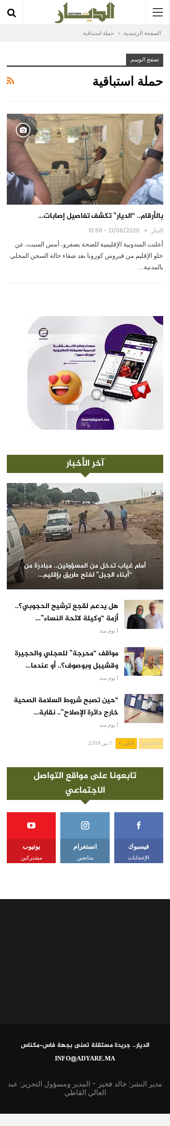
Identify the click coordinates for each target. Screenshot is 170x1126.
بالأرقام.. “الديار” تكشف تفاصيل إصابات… (100, 216)
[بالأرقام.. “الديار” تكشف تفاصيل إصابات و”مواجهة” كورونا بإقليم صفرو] (85, 159)
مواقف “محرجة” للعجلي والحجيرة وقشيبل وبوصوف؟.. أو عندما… (66, 660)
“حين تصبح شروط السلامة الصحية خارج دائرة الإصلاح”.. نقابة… (66, 706)
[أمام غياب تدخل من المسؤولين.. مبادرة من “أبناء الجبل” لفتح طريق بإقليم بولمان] (85, 536)
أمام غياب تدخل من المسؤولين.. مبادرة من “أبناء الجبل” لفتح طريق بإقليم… (85, 571)
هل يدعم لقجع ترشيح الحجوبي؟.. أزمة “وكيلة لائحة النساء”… (66, 612)
